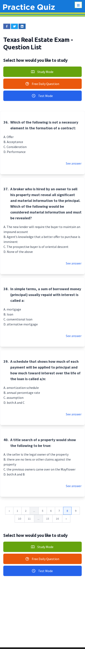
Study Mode (45, 72)
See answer (73, 163)
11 (29, 518)
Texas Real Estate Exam (37, 39)
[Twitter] (14, 26)
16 (57, 518)
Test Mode (45, 96)
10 (19, 518)
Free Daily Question (45, 84)
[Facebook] (6, 26)
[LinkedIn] (22, 26)
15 (47, 518)
